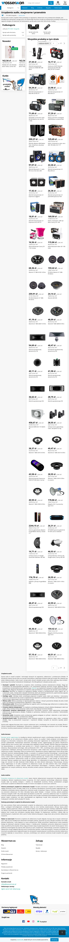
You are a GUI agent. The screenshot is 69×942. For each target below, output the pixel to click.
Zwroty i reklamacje (41, 851)
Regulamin (4, 863)
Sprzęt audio (22, 15)
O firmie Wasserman (7, 854)
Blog (32, 8)
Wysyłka (48, 8)
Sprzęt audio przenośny (9, 35)
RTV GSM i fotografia (11, 15)
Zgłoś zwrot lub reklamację (10, 889)
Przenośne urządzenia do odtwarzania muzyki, (14, 778)
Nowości (24, 8)
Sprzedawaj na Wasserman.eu (9, 870)
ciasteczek (20, 940)
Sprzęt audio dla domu (9, 32)
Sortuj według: (42, 41)
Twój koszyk (39, 845)
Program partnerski (6, 873)
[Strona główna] (2, 15)
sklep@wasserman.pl (8, 884)
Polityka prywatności (7, 867)
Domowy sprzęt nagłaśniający (9, 737)
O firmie (39, 8)
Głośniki (34, 688)
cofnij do (11, 29)
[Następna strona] (64, 43)
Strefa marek (58, 8)
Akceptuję (54, 939)
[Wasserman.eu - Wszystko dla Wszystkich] (12, 3)
